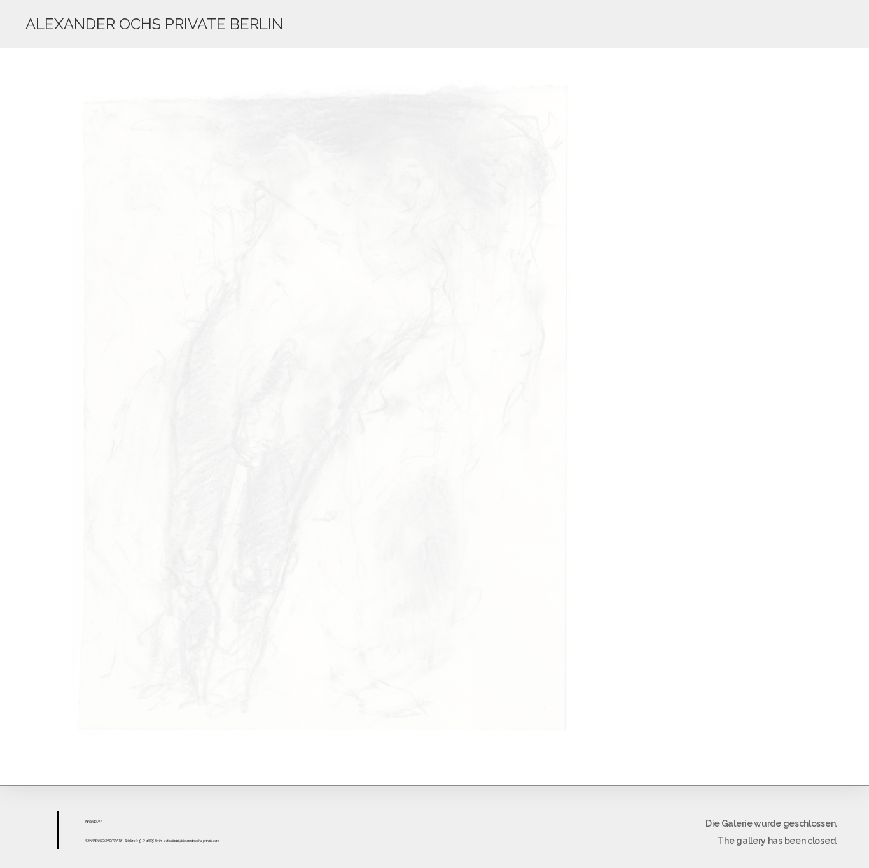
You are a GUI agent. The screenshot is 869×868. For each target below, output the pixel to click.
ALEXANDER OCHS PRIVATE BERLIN (154, 24)
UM (98, 821)
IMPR (88, 821)
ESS (93, 821)
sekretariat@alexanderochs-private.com (191, 841)
